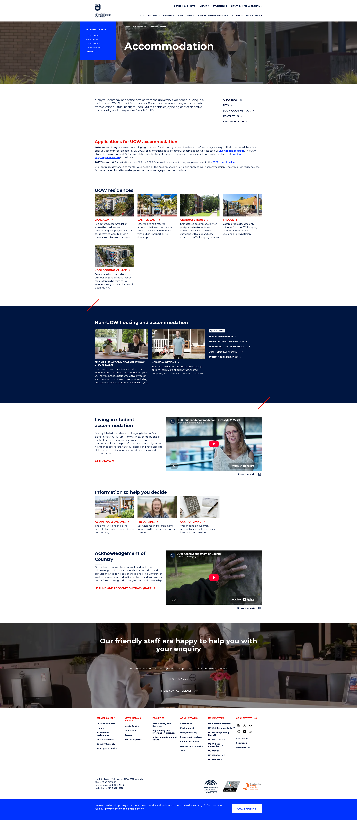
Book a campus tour (237, 110)
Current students (106, 724)
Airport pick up (233, 121)
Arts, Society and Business (161, 725)
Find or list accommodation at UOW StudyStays (120, 363)
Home (127, 27)
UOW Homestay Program (223, 352)
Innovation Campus (218, 724)
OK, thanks (246, 808)
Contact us (90, 52)
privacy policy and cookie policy (124, 808)
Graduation (186, 724)
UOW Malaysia (215, 755)
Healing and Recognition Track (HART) (123, 588)
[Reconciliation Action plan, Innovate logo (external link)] (211, 786)
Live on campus (93, 35)
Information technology (103, 734)
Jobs (182, 750)
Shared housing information (226, 341)
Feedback (241, 743)
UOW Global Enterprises (214, 745)
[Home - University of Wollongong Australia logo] (103, 10)
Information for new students (228, 347)
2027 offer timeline (224, 162)
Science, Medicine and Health (164, 738)
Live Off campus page (231, 150)
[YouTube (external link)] (250, 725)
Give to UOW (243, 747)
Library (204, 6)
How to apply (92, 39)
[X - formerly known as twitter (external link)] (244, 725)
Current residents (93, 47)
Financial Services (189, 741)
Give (192, 6)
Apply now (230, 100)
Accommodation (96, 29)
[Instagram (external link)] (238, 731)
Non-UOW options (164, 362)
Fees (226, 105)
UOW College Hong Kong (218, 734)
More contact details (176, 690)
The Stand (130, 730)
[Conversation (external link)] (250, 732)
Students (219, 6)
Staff (234, 6)
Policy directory (188, 733)
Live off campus (93, 43)
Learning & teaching (191, 737)
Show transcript (247, 474)
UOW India (213, 751)
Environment (187, 728)
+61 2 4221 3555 (179, 679)
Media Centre (132, 726)
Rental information (221, 336)
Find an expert (132, 739)
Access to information (192, 746)
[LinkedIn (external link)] (244, 731)
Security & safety (106, 744)
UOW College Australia (220, 728)
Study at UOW (139, 27)
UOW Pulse (214, 760)
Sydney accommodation (223, 357)
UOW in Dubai (215, 739)
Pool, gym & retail (106, 748)
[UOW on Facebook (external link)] (238, 725)
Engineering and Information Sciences (163, 731)
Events (128, 735)
